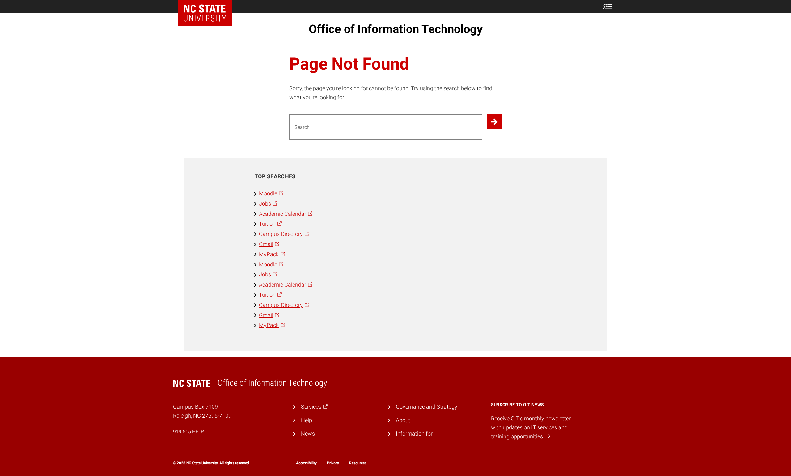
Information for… (416, 433)
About (403, 420)
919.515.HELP (188, 432)
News (308, 433)
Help (306, 420)
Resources (357, 463)
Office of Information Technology (396, 29)
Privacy (333, 463)
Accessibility (306, 463)
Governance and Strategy (426, 406)
